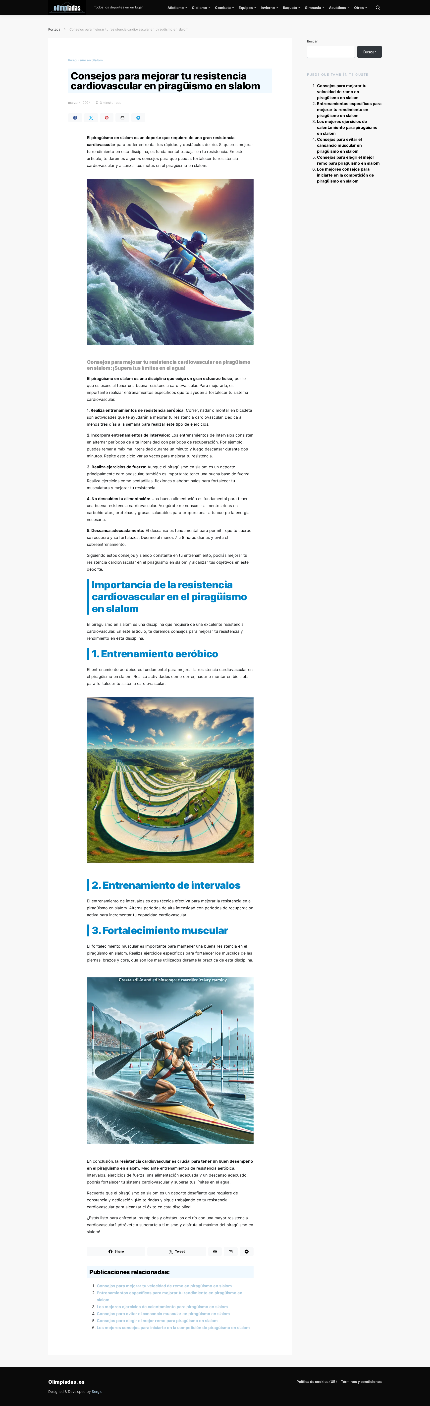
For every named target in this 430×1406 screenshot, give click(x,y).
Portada (54, 29)
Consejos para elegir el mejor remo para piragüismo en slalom (157, 1320)
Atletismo (175, 7)
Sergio (97, 1391)
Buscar (312, 41)
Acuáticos (337, 7)
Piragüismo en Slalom (85, 60)
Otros (359, 7)
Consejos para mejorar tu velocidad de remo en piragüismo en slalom (164, 1285)
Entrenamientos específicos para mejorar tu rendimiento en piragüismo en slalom (349, 109)
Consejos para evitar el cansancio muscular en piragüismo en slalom (163, 1313)
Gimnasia (313, 7)
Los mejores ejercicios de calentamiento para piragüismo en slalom (162, 1306)
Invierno (268, 7)
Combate (223, 7)
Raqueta (290, 7)
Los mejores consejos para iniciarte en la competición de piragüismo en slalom (173, 1327)
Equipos (246, 7)
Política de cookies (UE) (317, 1381)
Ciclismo (199, 7)
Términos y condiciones (361, 1381)
